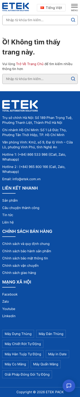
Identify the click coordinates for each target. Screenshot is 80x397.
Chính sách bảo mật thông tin (25, 258)
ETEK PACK (55, 392)
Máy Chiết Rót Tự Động (23, 344)
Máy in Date (57, 354)
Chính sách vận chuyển (20, 265)
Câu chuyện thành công (20, 208)
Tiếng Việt (54, 8)
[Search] (73, 20)
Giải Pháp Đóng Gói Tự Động (27, 374)
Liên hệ (8, 222)
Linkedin (9, 316)
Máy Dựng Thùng (18, 334)
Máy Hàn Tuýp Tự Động (23, 354)
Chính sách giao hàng (19, 273)
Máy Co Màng (15, 364)
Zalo (5, 301)
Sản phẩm (10, 200)
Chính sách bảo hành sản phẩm (26, 251)
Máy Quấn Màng (45, 364)
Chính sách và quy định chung (26, 244)
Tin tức (7, 215)
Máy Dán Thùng (51, 334)
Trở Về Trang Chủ (30, 64)
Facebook (10, 294)
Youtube (8, 309)
